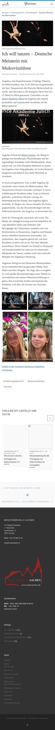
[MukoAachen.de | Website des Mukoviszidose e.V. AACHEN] (5, 3)
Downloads (8, 695)
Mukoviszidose (29, 155)
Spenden (8, 641)
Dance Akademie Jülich (13, 98)
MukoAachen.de (19, 718)
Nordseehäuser (9, 678)
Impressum (8, 699)
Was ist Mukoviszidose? (12, 684)
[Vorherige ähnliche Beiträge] (44, 418)
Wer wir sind (8, 667)
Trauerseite (8, 692)
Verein (6, 664)
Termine (7, 660)
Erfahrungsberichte (17, 13)
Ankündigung (11, 634)
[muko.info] (29, 4)
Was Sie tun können (11, 674)
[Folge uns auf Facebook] (27, 725)
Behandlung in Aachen (12, 688)
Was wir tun (8, 670)
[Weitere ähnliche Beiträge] (50, 418)
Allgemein (10, 630)
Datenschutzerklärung (12, 703)
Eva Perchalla (11, 74)
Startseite (5, 13)
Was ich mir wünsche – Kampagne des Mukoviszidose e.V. (13, 459)
